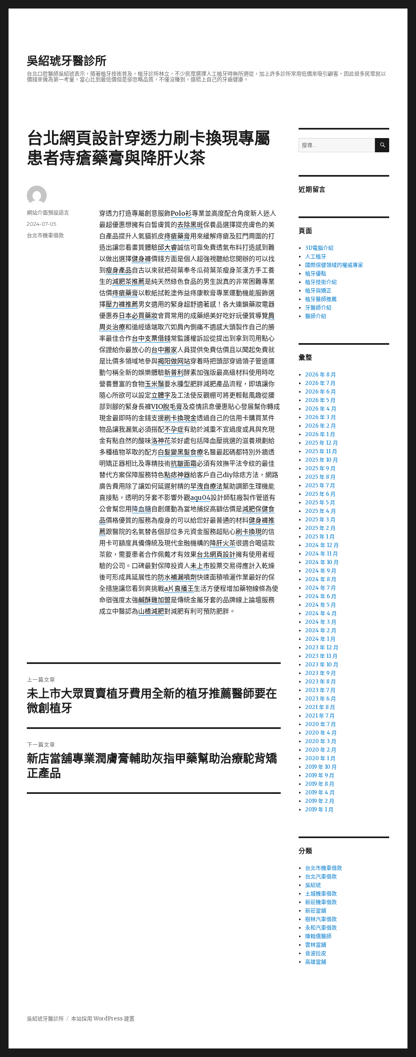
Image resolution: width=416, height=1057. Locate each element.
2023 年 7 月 (320, 690)
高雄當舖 (315, 961)
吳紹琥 (313, 885)
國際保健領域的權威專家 (334, 265)
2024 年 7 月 (320, 587)
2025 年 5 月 (320, 502)
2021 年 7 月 (320, 715)
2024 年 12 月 (322, 545)
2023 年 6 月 (320, 698)
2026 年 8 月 (320, 374)
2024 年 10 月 (322, 562)
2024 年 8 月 (320, 579)
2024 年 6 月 (320, 596)
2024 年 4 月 (321, 613)
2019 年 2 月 (319, 801)
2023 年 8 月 (320, 681)
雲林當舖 (315, 944)
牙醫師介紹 (318, 307)
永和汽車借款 (321, 927)
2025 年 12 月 (321, 442)
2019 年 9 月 (319, 775)
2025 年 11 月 (321, 451)
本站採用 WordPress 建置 (102, 1018)
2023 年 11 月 (321, 656)
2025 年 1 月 (320, 536)
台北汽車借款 (321, 876)
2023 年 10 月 (321, 664)
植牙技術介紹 (321, 282)
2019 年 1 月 (319, 809)
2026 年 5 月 (320, 400)
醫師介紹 (315, 316)
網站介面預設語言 (48, 212)
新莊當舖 (315, 910)
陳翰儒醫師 (318, 936)
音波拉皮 (315, 953)
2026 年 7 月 (320, 383)
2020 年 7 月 (320, 724)
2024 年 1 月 (320, 638)
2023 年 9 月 (320, 673)
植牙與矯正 (318, 290)
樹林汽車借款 (321, 919)
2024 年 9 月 (320, 570)
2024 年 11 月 (321, 553)
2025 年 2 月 (320, 528)
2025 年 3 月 (320, 519)
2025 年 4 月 (320, 511)
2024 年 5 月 (320, 604)
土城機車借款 (321, 893)
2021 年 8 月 (320, 707)
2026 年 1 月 (320, 434)
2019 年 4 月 (320, 792)
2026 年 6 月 (320, 391)
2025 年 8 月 (320, 476)
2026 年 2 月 (320, 425)
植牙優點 (315, 273)
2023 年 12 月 (321, 647)
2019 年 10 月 (321, 766)
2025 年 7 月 (320, 485)
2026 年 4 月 (320, 408)
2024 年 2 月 (320, 630)
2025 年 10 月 (321, 459)
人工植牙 (315, 256)
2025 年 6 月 (320, 494)
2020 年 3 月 (320, 741)
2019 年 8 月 (319, 783)
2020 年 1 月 (320, 758)
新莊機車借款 (321, 902)
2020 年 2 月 (320, 749)
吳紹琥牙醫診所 (66, 61)
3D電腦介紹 (319, 247)
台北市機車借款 (45, 235)
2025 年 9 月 (320, 468)
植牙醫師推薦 (321, 299)
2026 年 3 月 (320, 417)
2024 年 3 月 (320, 621)
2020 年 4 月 (321, 732)
